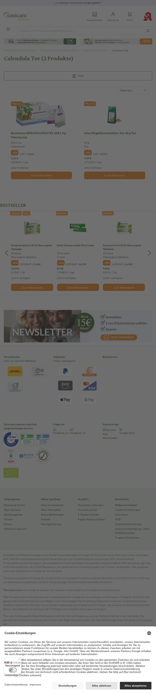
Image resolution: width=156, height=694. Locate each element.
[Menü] (19, 660)
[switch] (13, 670)
